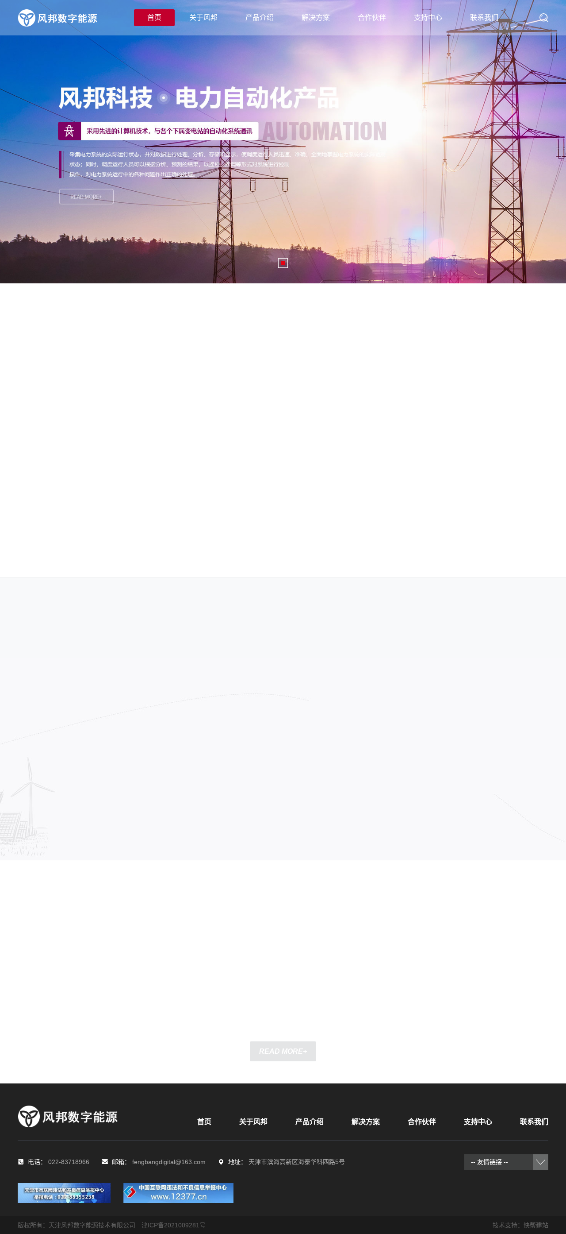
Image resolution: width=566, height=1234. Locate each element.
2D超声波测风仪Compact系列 (293, 441)
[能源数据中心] (334, 717)
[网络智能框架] (366, 774)
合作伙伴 (372, 17)
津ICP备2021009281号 (174, 1225)
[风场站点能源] (464, 698)
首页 (154, 17)
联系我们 (484, 17)
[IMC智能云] (374, 662)
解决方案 (316, 17)
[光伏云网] (446, 768)
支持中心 (428, 17)
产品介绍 (259, 17)
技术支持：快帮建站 (520, 1225)
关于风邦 (203, 17)
